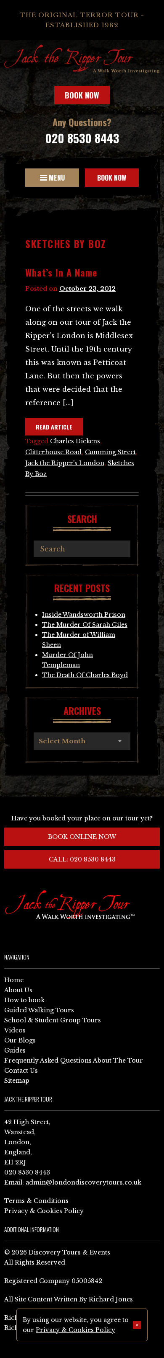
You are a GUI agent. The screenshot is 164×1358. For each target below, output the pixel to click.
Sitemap (16, 1080)
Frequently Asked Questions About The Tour (73, 1060)
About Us (18, 990)
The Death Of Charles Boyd (85, 675)
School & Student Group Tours (52, 1020)
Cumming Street (110, 452)
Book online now (82, 837)
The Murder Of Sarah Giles (84, 625)
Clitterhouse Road (53, 452)
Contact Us (21, 1070)
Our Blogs (20, 1040)
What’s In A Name (61, 272)
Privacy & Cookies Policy (44, 1211)
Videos (15, 1030)
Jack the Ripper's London (64, 463)
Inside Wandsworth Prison (83, 614)
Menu (56, 178)
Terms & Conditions (36, 1201)
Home (14, 980)
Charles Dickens (75, 441)
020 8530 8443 (82, 138)
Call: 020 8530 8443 (82, 859)
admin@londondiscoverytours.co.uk (83, 1182)
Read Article (54, 426)
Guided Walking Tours (39, 1010)
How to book (24, 1000)
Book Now (82, 95)
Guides (15, 1050)
